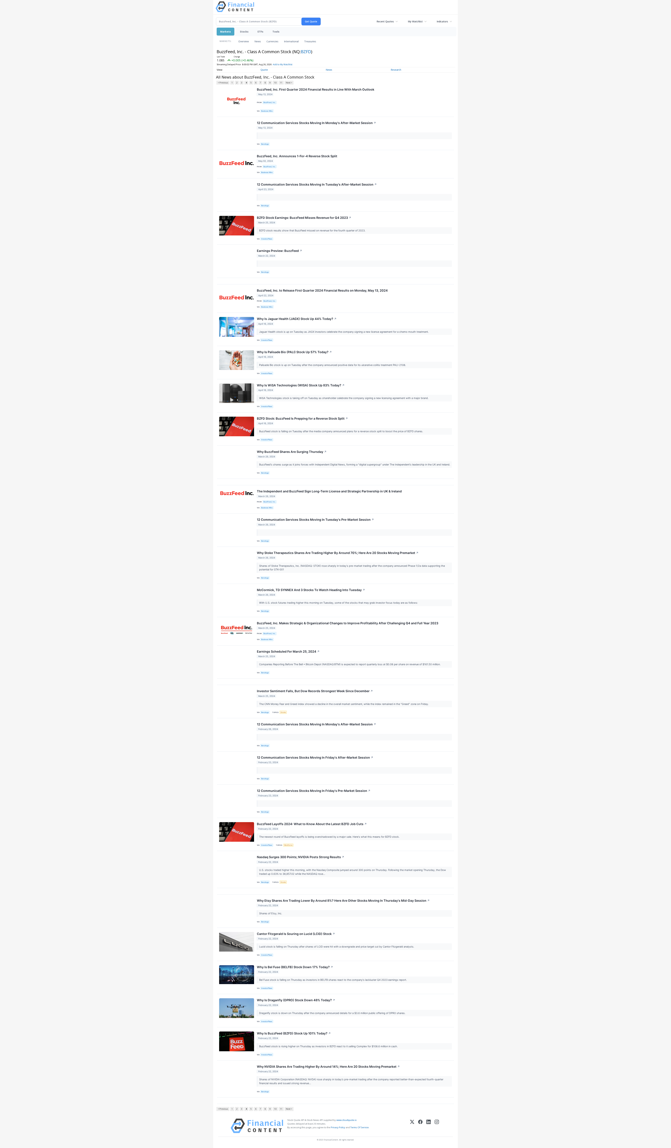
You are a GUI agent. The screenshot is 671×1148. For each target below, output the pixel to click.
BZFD (306, 51)
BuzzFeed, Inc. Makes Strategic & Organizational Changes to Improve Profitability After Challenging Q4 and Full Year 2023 (347, 623)
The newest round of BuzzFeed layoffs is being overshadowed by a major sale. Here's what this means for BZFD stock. (329, 836)
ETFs (260, 31)
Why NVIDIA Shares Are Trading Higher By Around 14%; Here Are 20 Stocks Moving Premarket (328, 1066)
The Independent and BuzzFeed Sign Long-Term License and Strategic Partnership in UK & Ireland (329, 491)
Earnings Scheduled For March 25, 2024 (288, 651)
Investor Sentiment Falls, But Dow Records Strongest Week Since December (315, 691)
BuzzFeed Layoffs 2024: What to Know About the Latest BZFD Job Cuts (312, 824)
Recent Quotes (385, 21)
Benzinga (265, 144)
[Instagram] (436, 1125)
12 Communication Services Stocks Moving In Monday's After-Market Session (316, 123)
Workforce (288, 845)
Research (396, 69)
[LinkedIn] (428, 1125)
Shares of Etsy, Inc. (271, 913)
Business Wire (267, 111)
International (291, 41)
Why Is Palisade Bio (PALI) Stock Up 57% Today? (294, 352)
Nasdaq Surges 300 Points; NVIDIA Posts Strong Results (300, 857)
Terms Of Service (359, 1127)
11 (281, 82)
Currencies (272, 41)
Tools (275, 31)
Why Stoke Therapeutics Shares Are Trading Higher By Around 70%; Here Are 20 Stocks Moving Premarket (338, 553)
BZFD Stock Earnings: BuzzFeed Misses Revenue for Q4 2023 (304, 218)
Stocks (244, 31)
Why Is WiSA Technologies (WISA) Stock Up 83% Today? (301, 385)
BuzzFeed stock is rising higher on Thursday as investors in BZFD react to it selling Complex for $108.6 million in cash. (328, 1046)
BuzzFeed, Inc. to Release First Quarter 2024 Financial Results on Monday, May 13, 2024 (322, 290)
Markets (225, 31)
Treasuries (310, 41)
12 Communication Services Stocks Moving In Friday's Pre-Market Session (313, 791)
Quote (264, 69)
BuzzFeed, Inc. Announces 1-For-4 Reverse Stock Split (297, 156)
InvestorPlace (266, 239)
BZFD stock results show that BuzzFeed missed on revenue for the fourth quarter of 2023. (312, 230)
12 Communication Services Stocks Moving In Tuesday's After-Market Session (317, 184)
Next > (289, 82)
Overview (243, 41)
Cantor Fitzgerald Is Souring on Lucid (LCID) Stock (296, 934)
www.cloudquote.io (346, 1120)
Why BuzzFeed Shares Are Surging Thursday (292, 452)
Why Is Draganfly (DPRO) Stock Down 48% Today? (296, 1000)
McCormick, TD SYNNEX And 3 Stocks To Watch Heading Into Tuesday (311, 590)
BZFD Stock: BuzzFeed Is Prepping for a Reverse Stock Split (302, 418)
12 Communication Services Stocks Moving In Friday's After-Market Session (315, 757)
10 (275, 82)
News (257, 41)
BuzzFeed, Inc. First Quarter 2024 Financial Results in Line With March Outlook (315, 89)
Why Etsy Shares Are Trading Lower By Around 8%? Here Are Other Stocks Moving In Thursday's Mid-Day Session (343, 900)
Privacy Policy (338, 1127)
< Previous (223, 82)
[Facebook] (420, 1125)
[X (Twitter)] (412, 1125)
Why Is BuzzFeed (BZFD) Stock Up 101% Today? (294, 1033)
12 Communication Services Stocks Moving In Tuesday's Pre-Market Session (315, 519)
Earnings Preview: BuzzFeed (279, 251)
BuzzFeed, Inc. (270, 102)
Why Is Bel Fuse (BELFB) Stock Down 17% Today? (295, 967)
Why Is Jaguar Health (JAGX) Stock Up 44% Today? (297, 319)
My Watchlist (415, 21)
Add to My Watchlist (282, 64)
